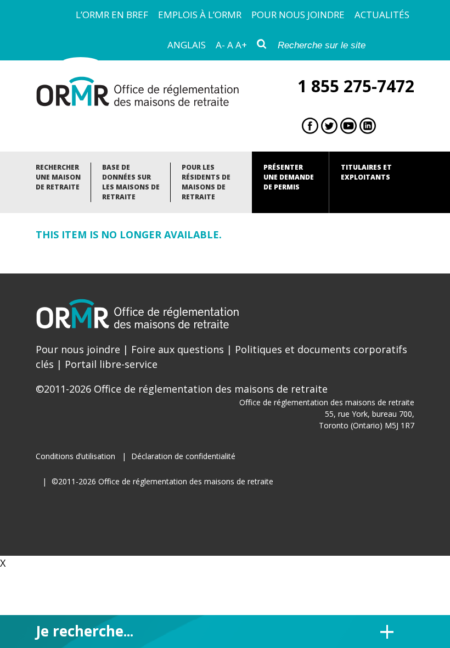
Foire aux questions (177, 349)
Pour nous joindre (298, 14)
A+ (241, 44)
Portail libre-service (111, 364)
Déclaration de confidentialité (183, 456)
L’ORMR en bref (112, 14)
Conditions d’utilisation (75, 456)
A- (220, 44)
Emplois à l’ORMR (199, 14)
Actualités (382, 14)
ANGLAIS (186, 44)
